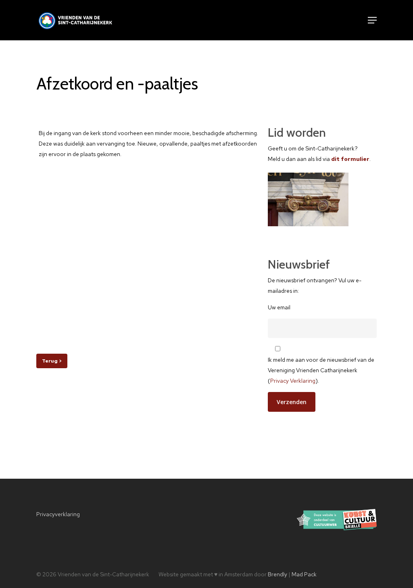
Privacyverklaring (58, 514)
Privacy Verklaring (292, 380)
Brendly (277, 574)
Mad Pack (304, 574)
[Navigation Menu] (372, 20)
